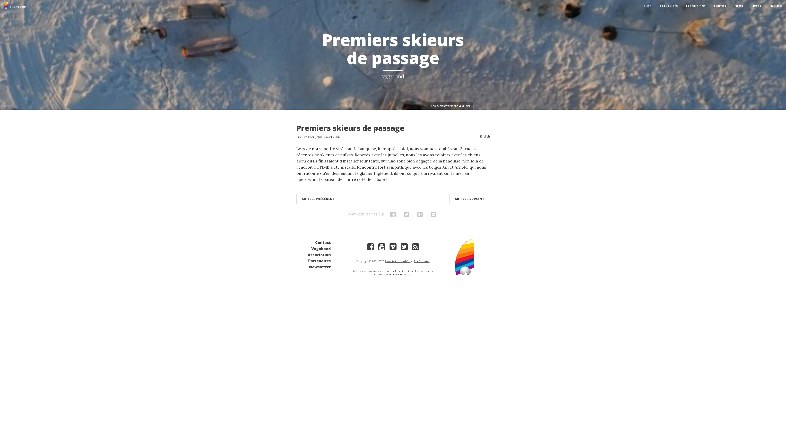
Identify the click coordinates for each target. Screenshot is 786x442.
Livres (756, 6)
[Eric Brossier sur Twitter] (404, 248)
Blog (648, 6)
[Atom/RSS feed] (415, 248)
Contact (323, 242)
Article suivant (469, 199)
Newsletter (320, 266)
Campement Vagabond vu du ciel (450, 106)
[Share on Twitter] (406, 215)
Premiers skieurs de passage (350, 128)
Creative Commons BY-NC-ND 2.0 (392, 274)
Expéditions (696, 6)
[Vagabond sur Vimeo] (393, 248)
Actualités (669, 6)
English (775, 6)
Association (319, 254)
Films (738, 6)
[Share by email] (433, 215)
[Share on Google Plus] (420, 215)
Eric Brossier (305, 137)
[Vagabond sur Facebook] (370, 248)
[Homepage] (464, 256)
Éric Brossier (421, 261)
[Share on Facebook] (393, 215)
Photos (720, 6)
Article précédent (318, 199)
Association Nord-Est (397, 261)
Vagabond (321, 248)
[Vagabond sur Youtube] (382, 248)
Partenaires (319, 260)
